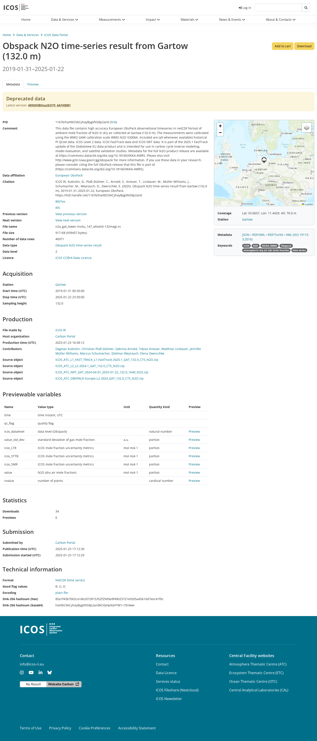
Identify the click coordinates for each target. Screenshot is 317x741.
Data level (10, 251)
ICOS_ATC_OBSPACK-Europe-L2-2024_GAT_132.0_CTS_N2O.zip (99, 378)
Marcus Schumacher (95, 353)
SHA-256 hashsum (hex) (20, 599)
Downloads (11, 511)
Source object (13, 360)
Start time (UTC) (15, 291)
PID (5, 122)
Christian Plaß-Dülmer (98, 349)
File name (10, 226)
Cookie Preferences (94, 728)
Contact (162, 664)
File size (8, 233)
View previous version (71, 214)
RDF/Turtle (276, 235)
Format (8, 580)
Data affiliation (14, 175)
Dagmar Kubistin (67, 349)
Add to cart (283, 46)
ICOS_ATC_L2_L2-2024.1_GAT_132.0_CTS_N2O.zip (90, 366)
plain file (61, 593)
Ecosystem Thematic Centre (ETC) (256, 672)
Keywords (225, 245)
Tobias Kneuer (149, 349)
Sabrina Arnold (126, 349)
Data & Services (27, 35)
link (113, 122)
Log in (247, 8)
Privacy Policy (60, 728)
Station (8, 284)
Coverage (224, 213)
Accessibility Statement (137, 728)
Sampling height (15, 303)
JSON (246, 235)
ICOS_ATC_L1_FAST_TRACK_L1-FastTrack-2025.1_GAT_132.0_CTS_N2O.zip (106, 360)
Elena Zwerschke (152, 353)
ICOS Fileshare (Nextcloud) (177, 690)
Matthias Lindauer (175, 349)
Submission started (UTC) (22, 555)
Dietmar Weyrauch (124, 353)
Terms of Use (30, 728)
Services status (168, 681)
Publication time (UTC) (19, 549)
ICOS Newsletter (169, 698)
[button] (65, 19)
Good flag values (15, 586)
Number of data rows (19, 239)
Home (7, 35)
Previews (9, 518)
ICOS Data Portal (56, 35)
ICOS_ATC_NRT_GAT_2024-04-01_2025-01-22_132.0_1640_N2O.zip (101, 372)
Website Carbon (61, 684)
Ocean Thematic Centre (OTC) (253, 681)
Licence (8, 258)
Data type (10, 245)
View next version (68, 220)
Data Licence (166, 672)
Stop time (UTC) (14, 297)
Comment (10, 128)
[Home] (16, 7)
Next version (12, 220)
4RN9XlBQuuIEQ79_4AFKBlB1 (49, 105)
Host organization (16, 336)
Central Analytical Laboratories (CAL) (258, 690)
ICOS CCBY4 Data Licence (73, 258)
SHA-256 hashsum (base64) (23, 605)
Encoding (9, 593)
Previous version (15, 214)
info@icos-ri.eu (32, 664)
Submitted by (13, 543)
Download (304, 46)
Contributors (12, 349)
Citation (8, 182)
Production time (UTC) (19, 343)
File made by (12, 330)
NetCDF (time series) (70, 580)
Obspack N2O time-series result (78, 245)
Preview (33, 84)
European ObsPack (69, 175)
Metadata (225, 235)
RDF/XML (259, 235)
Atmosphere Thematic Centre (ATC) (258, 664)
